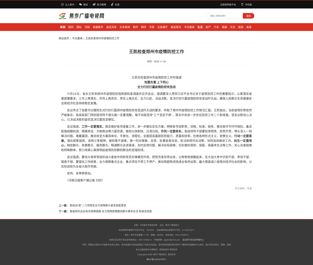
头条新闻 (124, 27)
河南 (87, 27)
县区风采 (111, 27)
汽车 (216, 27)
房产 (208, 27)
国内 (71, 27)
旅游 (240, 27)
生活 (200, 27)
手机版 (248, 4)
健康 (224, 27)
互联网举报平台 (228, 4)
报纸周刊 (176, 27)
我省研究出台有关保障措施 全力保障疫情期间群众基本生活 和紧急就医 (111, 211)
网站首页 (64, 38)
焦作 (135, 27)
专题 (151, 27)
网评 (143, 27)
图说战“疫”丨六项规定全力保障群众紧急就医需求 (98, 205)
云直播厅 (162, 27)
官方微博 (101, 4)
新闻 (62, 27)
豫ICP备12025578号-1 (157, 259)
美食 (249, 27)
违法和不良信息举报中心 (193, 239)
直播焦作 (98, 27)
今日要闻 (189, 27)
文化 (232, 27)
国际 (79, 27)
